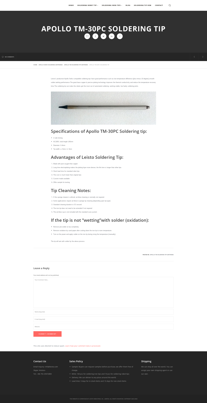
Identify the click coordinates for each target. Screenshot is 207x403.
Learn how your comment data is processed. (83, 346)
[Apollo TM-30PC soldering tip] (87, 36)
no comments (9, 57)
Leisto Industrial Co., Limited (99, 399)
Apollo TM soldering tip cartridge (162, 254)
